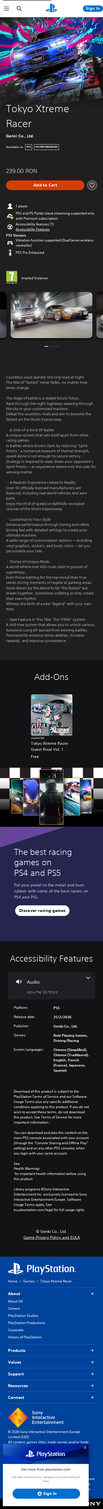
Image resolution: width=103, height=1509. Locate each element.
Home (12, 1281)
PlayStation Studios (23, 1315)
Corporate (15, 1329)
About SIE (15, 1301)
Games (29, 1281)
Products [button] (16, 1350)
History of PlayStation (24, 1337)
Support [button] (16, 1374)
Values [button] (14, 1362)
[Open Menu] (6, 8)
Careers (14, 1308)
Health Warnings (27, 1168)
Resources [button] (18, 1385)
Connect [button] (16, 1397)
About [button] (14, 1293)
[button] (33, 229)
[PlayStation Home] (51, 8)
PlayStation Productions (26, 1322)
